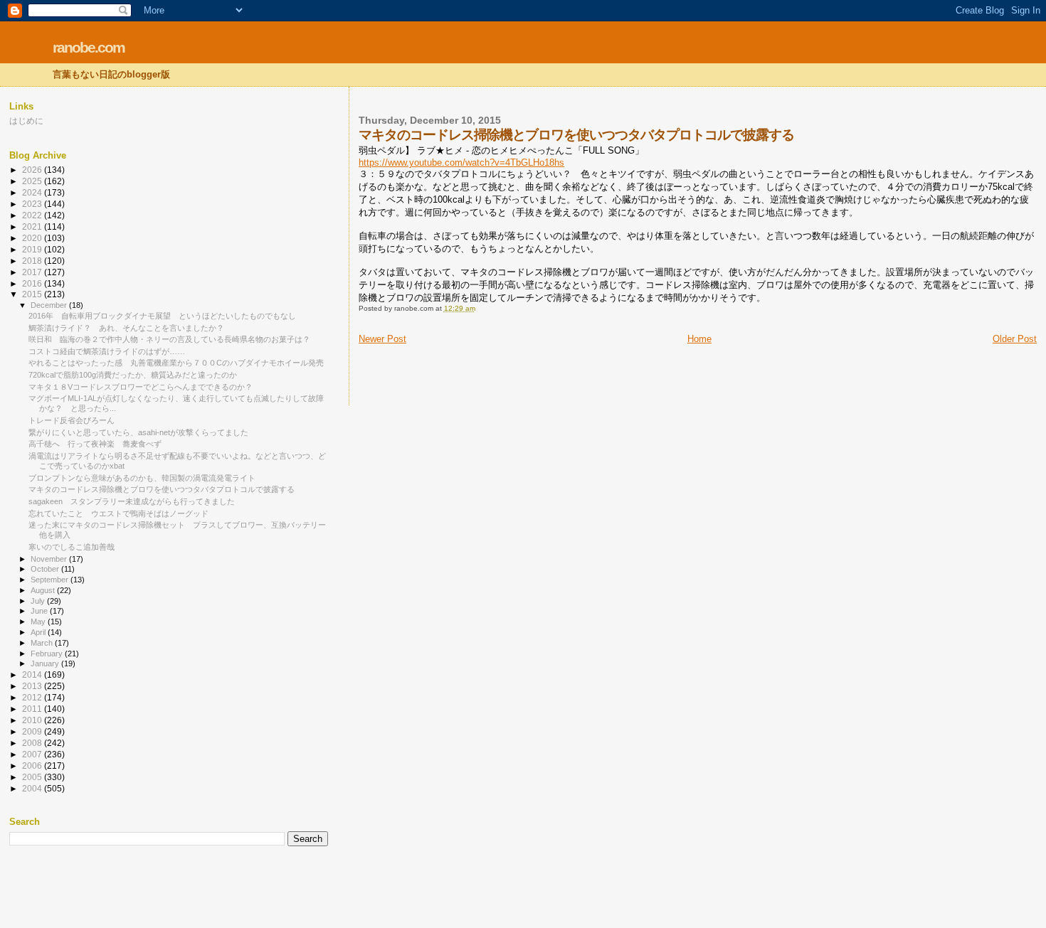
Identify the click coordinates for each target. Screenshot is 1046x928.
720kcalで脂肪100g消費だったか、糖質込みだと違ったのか (132, 374)
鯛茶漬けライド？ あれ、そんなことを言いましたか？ (126, 328)
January (46, 663)
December (50, 305)
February (48, 653)
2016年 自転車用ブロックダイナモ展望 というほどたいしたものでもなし (162, 315)
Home (699, 339)
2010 (33, 720)
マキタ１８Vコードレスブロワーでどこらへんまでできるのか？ (140, 387)
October (46, 569)
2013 (33, 685)
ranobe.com (89, 47)
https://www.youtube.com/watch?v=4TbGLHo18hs (461, 162)
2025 (33, 181)
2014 (33, 674)
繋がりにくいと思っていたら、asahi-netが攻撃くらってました (138, 432)
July (39, 601)
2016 (33, 283)
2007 (33, 754)
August (44, 590)
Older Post (1015, 339)
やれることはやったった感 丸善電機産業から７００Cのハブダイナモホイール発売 (176, 362)
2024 (33, 192)
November (50, 559)
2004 (33, 788)
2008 (33, 742)
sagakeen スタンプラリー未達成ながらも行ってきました (131, 501)
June (40, 611)
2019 (33, 249)
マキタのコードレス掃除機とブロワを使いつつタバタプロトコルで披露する (161, 489)
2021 (33, 226)
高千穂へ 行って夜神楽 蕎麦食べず (95, 443)
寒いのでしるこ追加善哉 (71, 547)
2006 (33, 765)
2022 (33, 215)
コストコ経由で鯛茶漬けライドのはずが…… (106, 351)
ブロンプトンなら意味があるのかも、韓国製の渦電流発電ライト (141, 478)
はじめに (26, 120)
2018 (33, 260)
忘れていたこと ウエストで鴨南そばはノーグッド (118, 513)
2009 (33, 731)
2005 (33, 777)
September (50, 579)
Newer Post (382, 339)
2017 (33, 272)
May (39, 621)
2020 (33, 237)
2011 (33, 708)
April (39, 632)
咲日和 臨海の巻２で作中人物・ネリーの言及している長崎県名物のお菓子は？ (169, 339)
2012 (33, 697)
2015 (33, 294)
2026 (33, 169)
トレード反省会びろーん (71, 420)
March (43, 643)
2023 (33, 203)
